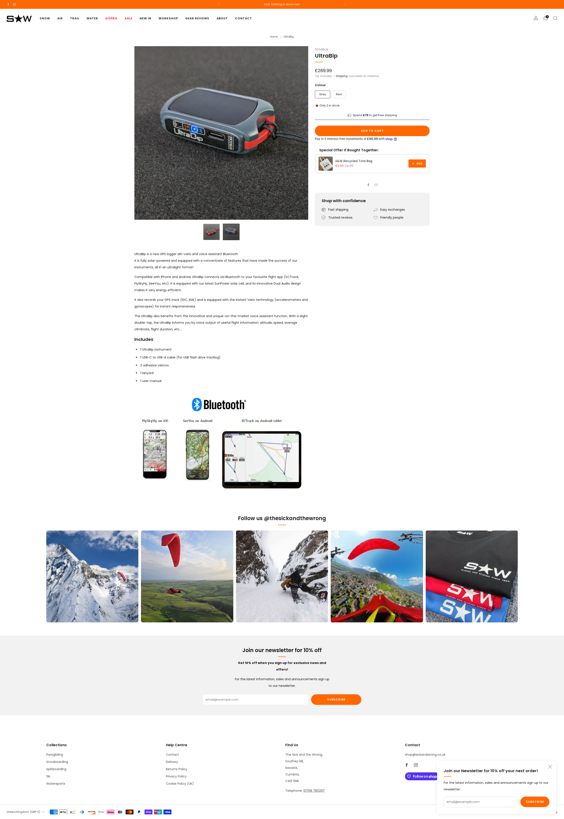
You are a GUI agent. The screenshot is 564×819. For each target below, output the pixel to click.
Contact (243, 18)
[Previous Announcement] (219, 4)
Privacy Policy (176, 776)
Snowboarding (57, 762)
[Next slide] (299, 132)
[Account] (536, 18)
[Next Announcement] (345, 4)
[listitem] (282, 4)
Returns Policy (176, 769)
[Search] (555, 18)
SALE (128, 18)
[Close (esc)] (550, 767)
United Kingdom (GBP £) (23, 812)
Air (60, 18)
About (222, 18)
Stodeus (321, 49)
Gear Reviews (197, 18)
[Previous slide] (143, 132)
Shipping (342, 76)
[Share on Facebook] (368, 185)
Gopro (111, 18)
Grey (322, 94)
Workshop (168, 18)
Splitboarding (56, 769)
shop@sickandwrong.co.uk (425, 754)
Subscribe (535, 802)
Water (92, 18)
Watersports (55, 783)
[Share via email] (376, 185)
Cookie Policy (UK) (180, 783)
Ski (48, 776)
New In (145, 18)
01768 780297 (314, 790)
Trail (74, 18)
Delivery (172, 762)
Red (339, 94)
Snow (45, 18)
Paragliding (54, 754)
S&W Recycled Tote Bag (353, 161)
